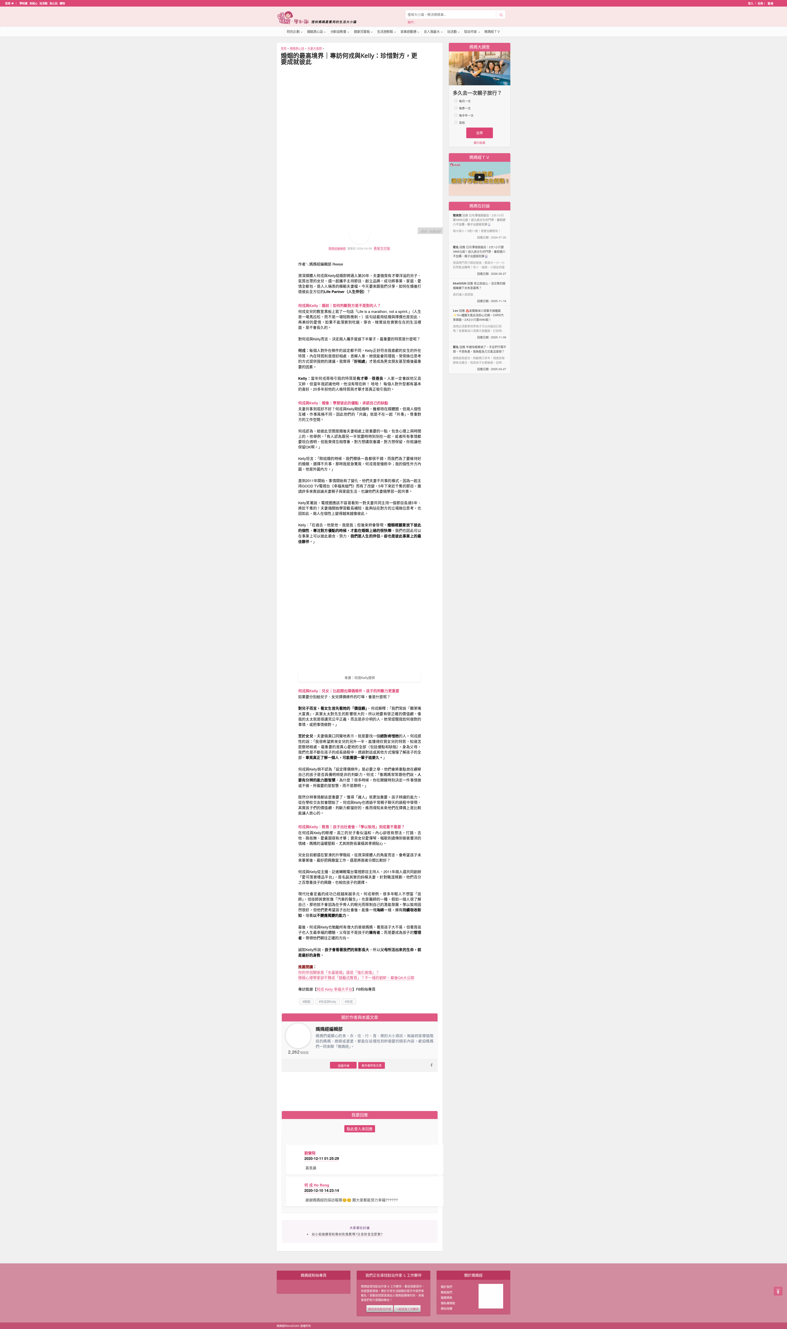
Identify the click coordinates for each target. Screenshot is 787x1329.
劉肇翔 (309, 1153)
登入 (750, 3)
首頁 (8, 3)
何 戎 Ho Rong (316, 1185)
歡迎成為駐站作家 (379, 1309)
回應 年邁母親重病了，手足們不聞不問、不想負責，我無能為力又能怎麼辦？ (479, 358)
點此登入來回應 (360, 1128)
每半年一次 (466, 115)
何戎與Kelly (328, 1001)
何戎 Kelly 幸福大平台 (334, 989)
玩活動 (44, 3)
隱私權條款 (448, 1303)
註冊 (760, 3)
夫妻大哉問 (314, 48)
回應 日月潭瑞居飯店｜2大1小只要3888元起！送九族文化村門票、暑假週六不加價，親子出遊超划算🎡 (479, 260)
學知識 (23, 3)
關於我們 (446, 1287)
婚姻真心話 (315, 31)
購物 (62, 3)
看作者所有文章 (372, 1065)
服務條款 (446, 1297)
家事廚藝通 (408, 31)
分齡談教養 (338, 31)
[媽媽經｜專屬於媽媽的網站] (320, 17)
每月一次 (465, 101)
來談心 (34, 3)
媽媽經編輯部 (337, 248)
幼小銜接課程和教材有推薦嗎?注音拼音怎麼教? (347, 1234)
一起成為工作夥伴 (407, 1309)
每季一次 (465, 108)
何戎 (350, 1001)
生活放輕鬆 (385, 31)
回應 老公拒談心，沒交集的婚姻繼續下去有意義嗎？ (479, 292)
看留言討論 (382, 248)
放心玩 (54, 3)
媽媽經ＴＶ (492, 31)
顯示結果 (479, 142)
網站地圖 (446, 1308)
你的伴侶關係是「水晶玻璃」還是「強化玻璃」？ (338, 972)
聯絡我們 (446, 1292)
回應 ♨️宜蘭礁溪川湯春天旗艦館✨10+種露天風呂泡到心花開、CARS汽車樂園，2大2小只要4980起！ (479, 323)
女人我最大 (432, 31)
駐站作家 (470, 31)
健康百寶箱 (362, 31)
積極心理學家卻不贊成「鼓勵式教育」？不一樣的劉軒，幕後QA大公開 (356, 977)
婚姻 (307, 1001)
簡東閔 (457, 215)
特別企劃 (293, 31)
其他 (462, 122)
